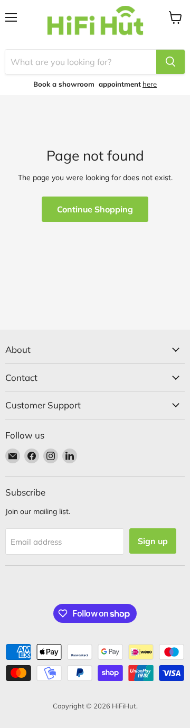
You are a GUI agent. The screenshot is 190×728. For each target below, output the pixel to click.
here (149, 84)
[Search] (170, 62)
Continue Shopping (95, 209)
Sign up (153, 541)
